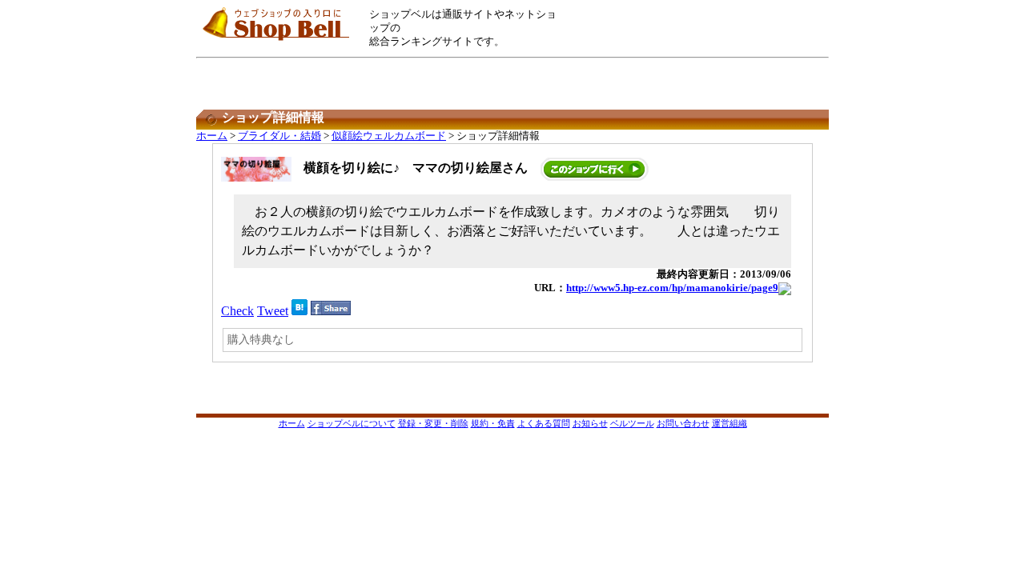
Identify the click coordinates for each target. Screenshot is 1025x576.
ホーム (211, 136)
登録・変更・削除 (433, 423)
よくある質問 (543, 423)
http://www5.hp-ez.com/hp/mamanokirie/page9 (672, 288)
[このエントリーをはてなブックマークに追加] (299, 311)
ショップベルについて (352, 423)
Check (237, 311)
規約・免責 (493, 423)
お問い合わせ (683, 423)
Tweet (272, 311)
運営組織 (729, 423)
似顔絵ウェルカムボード (389, 136)
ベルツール (632, 423)
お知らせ (590, 423)
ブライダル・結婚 (279, 136)
